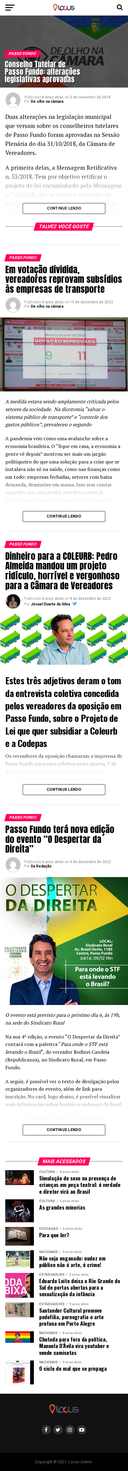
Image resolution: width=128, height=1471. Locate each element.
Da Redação (41, 866)
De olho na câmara (47, 101)
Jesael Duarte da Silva (50, 604)
